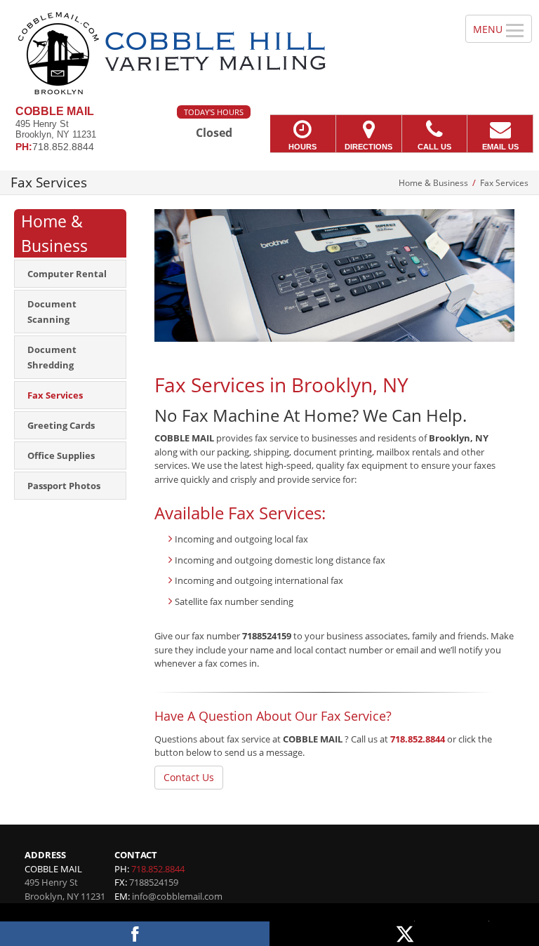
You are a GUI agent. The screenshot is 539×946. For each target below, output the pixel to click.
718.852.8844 (417, 739)
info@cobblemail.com (177, 896)
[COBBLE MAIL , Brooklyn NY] (269, 52)
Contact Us (189, 777)
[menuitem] (70, 273)
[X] (404, 933)
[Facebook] (135, 933)
